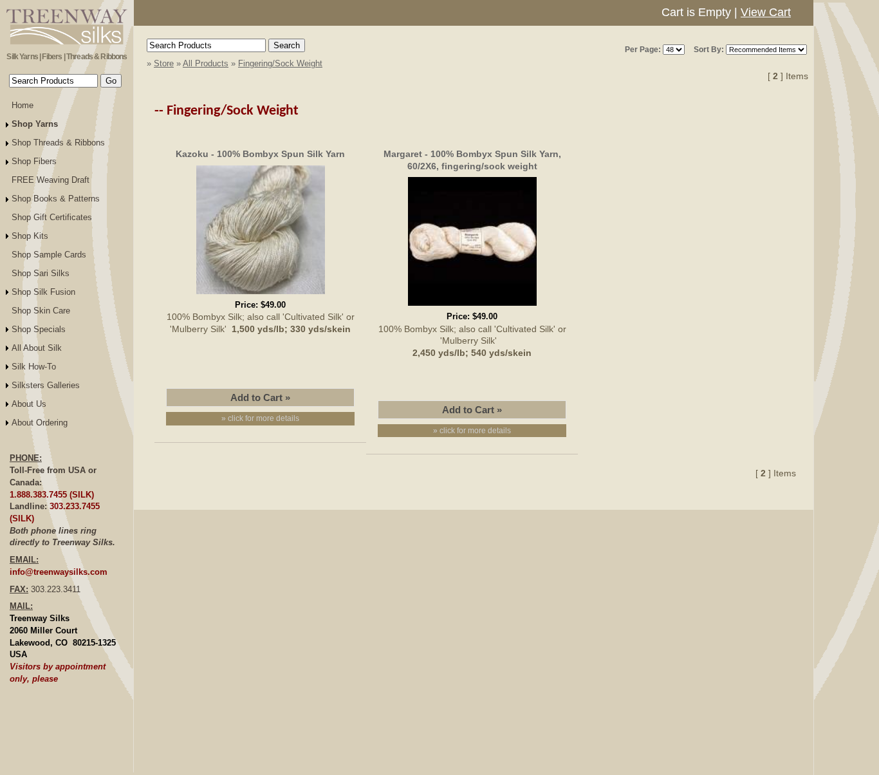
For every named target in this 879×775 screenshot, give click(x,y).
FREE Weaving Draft (50, 180)
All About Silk (37, 348)
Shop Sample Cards (49, 254)
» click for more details (260, 418)
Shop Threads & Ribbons (58, 142)
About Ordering (40, 422)
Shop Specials (39, 329)
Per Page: (643, 49)
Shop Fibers (34, 161)
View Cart (766, 12)
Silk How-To (34, 366)
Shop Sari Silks (40, 273)
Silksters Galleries (46, 385)
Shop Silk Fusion (43, 292)
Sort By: (709, 49)
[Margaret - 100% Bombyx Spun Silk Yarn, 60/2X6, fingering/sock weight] (472, 308)
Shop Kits (30, 236)
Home (22, 105)
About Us (29, 404)
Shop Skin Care (41, 310)
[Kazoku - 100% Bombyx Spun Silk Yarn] (260, 296)
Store (164, 63)
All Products (205, 63)
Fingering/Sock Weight (280, 63)
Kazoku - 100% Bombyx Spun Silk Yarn (260, 154)
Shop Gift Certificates (52, 217)
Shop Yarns (35, 124)
